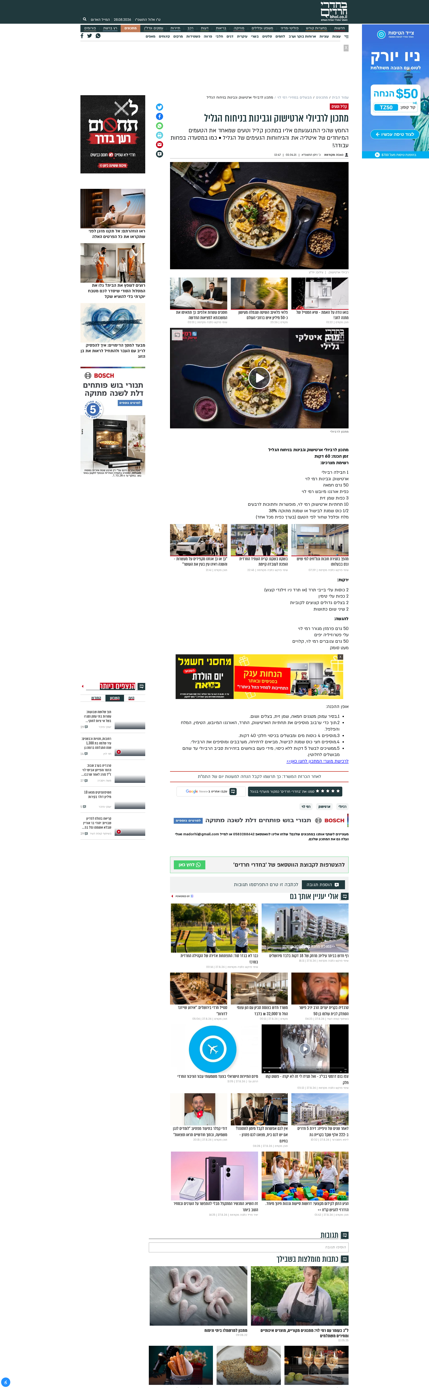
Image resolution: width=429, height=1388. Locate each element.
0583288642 (243, 834)
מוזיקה (239, 28)
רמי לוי (306, 806)
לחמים (280, 36)
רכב (190, 28)
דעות (204, 28)
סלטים (267, 36)
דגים (230, 36)
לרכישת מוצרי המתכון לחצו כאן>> (317, 761)
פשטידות (193, 36)
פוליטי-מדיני (290, 28)
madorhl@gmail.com (201, 834)
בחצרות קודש (316, 28)
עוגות (336, 36)
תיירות (175, 28)
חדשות (339, 28)
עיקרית (242, 36)
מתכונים (130, 28)
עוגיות (324, 36)
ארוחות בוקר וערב (302, 36)
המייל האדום (100, 19)
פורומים (90, 28)
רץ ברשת (110, 28)
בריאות (221, 28)
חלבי (219, 36)
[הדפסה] (159, 135)
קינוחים (164, 36)
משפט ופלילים (262, 28)
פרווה (208, 36)
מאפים (150, 36)
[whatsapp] (159, 125)
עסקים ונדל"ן (153, 28)
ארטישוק (324, 806)
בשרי (255, 36)
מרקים (178, 36)
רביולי (342, 806)
